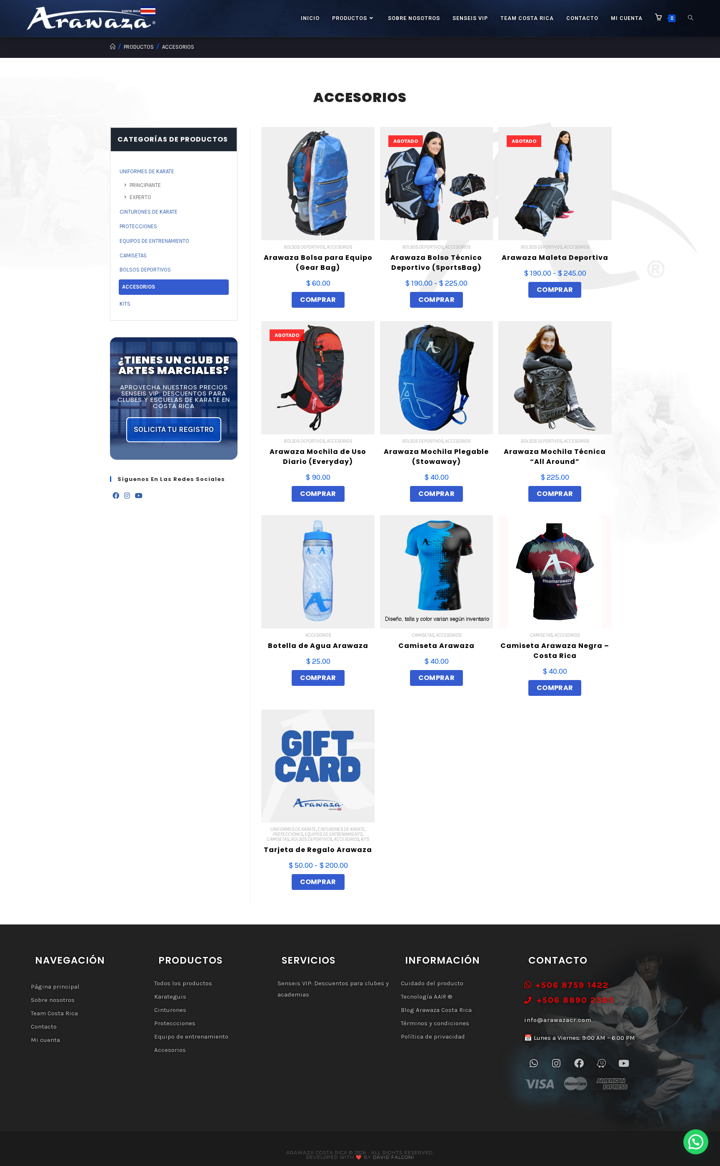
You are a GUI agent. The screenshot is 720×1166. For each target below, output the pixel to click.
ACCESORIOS (178, 47)
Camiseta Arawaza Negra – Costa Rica (554, 650)
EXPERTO (140, 197)
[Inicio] (112, 47)
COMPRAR (318, 299)
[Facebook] (115, 496)
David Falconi (393, 1157)
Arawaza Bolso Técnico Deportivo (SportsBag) (436, 262)
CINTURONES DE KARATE (341, 829)
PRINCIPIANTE (145, 185)
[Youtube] (138, 496)
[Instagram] (127, 496)
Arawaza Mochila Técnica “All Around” (555, 456)
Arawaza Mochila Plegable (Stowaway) (436, 456)
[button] (695, 1141)
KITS (365, 839)
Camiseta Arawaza (436, 645)
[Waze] (601, 1063)
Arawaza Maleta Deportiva (555, 257)
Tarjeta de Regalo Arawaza (318, 850)
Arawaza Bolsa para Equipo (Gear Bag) (318, 262)
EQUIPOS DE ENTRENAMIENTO (333, 834)
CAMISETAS (423, 635)
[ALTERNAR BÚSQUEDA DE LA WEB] (691, 18)
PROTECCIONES (287, 834)
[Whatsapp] (533, 1063)
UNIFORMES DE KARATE (293, 829)
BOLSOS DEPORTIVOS (304, 247)
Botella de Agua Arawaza (318, 645)
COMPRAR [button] (555, 493)
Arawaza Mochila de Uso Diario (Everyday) (318, 456)
